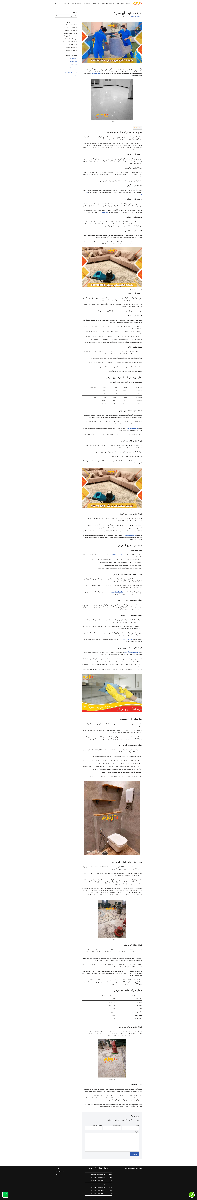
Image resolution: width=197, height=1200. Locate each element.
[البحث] (56, 3)
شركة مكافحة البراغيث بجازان (69, 44)
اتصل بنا (57, 1168)
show (135, 127)
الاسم (137, 1125)
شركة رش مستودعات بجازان (69, 27)
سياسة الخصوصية (59, 1171)
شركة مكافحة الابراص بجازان (69, 50)
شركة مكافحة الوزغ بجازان (70, 47)
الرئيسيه (128, 3)
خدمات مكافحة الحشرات (107, 3)
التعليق (137, 1132)
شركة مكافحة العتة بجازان (70, 38)
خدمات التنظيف (120, 3)
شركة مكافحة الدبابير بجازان (70, 36)
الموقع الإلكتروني (97, 1125)
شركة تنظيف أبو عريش (71, 24)
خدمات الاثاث (95, 3)
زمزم (75, 75)
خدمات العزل (86, 3)
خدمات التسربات (76, 3)
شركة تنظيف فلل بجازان (132, 428)
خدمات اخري (67, 3)
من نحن (57, 1174)
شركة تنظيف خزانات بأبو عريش (132, 652)
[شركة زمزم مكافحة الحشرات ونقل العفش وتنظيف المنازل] (137, 3)
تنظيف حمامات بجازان (102, 212)
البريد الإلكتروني (117, 1125)
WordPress (128, 1168)
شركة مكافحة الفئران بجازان (69, 41)
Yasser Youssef (135, 16)
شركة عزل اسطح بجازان (70, 33)
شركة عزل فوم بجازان (71, 30)
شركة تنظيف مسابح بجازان (117, 554)
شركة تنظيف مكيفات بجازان (116, 592)
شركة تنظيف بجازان (95, 73)
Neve (140, 1168)
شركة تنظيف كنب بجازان (125, 639)
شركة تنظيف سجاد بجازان (129, 535)
